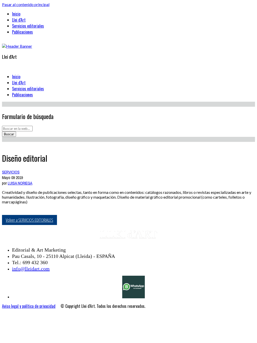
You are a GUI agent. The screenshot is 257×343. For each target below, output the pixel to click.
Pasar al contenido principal (25, 4)
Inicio (16, 14)
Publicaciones (22, 32)
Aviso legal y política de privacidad (28, 306)
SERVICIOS (11, 172)
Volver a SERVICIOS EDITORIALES (29, 220)
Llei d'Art (19, 20)
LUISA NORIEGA (20, 183)
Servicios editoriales (28, 26)
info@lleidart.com (31, 268)
